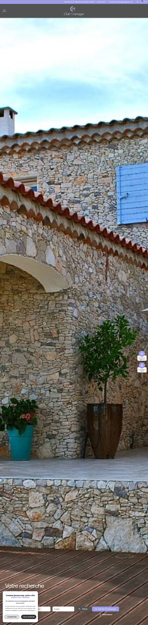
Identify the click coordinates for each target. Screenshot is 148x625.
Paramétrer (12, 617)
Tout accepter (28, 617)
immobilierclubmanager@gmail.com (121, 2)
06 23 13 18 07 (101, 2)
